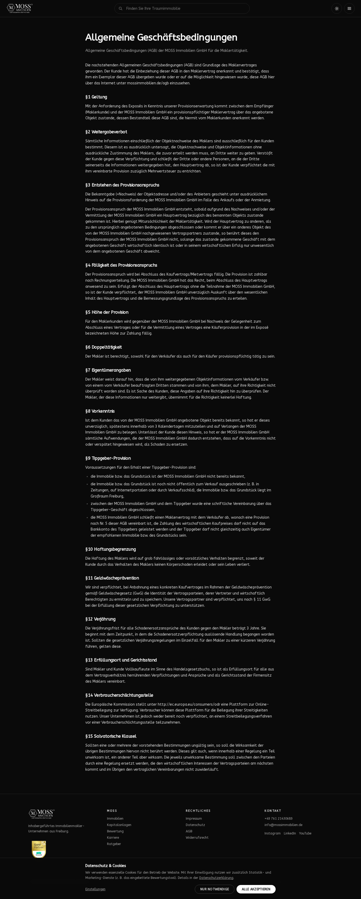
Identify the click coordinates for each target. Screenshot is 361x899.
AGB (189, 831)
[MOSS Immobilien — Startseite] (19, 8)
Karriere (113, 837)
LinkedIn (290, 833)
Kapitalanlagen (119, 825)
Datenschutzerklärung (216, 878)
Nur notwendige (214, 889)
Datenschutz (195, 825)
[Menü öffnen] (349, 8)
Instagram (273, 833)
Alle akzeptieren (256, 889)
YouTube (305, 833)
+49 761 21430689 (279, 818)
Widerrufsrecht (197, 837)
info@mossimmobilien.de (283, 825)
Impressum (194, 818)
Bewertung (115, 831)
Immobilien (115, 818)
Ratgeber (114, 844)
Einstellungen (95, 889)
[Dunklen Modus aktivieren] (336, 8)
